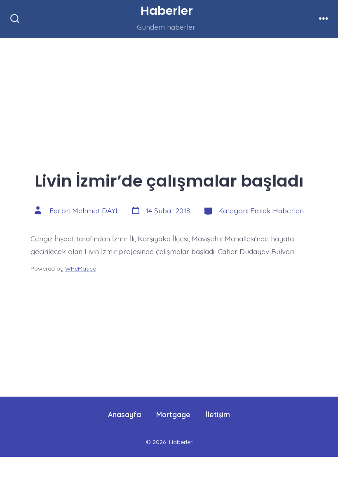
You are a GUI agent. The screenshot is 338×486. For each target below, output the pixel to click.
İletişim (218, 414)
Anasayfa (124, 414)
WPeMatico (80, 268)
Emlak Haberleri (277, 210)
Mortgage (173, 414)
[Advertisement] (169, 99)
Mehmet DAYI (94, 210)
